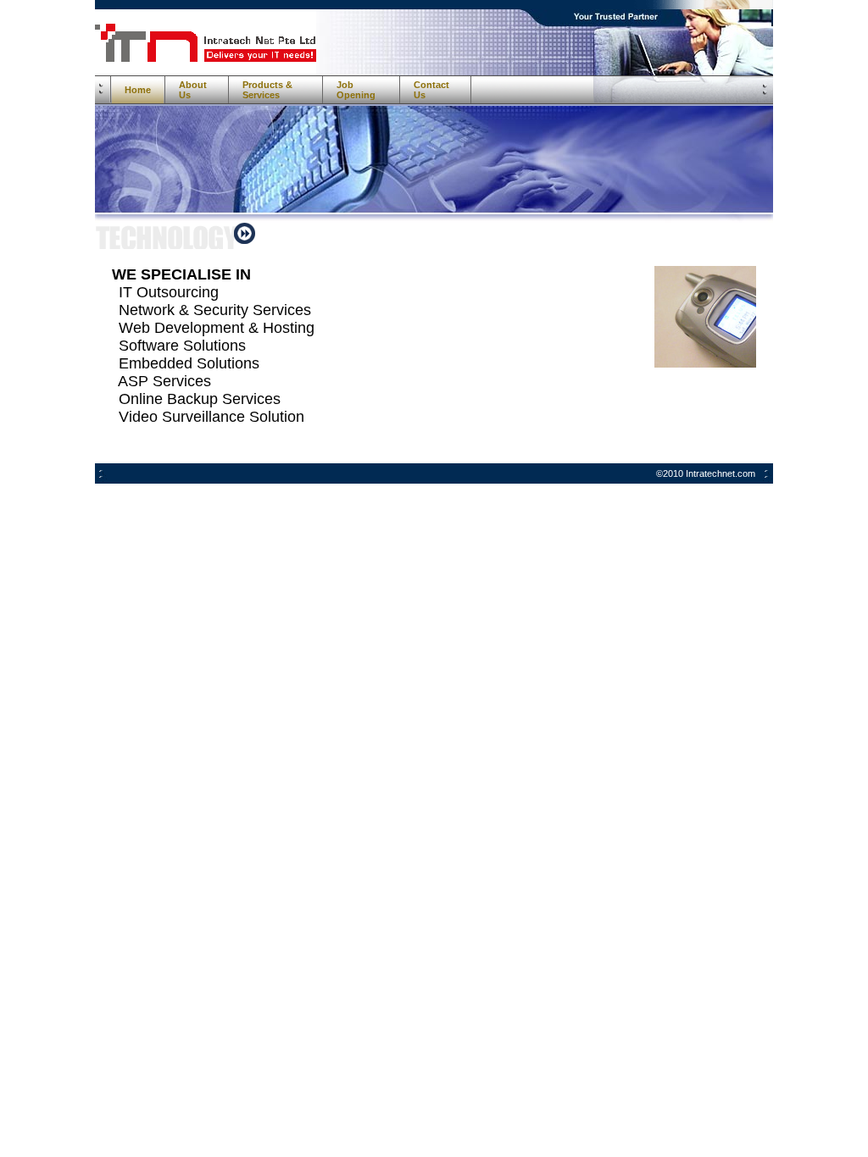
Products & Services (267, 90)
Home (138, 90)
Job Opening (356, 90)
